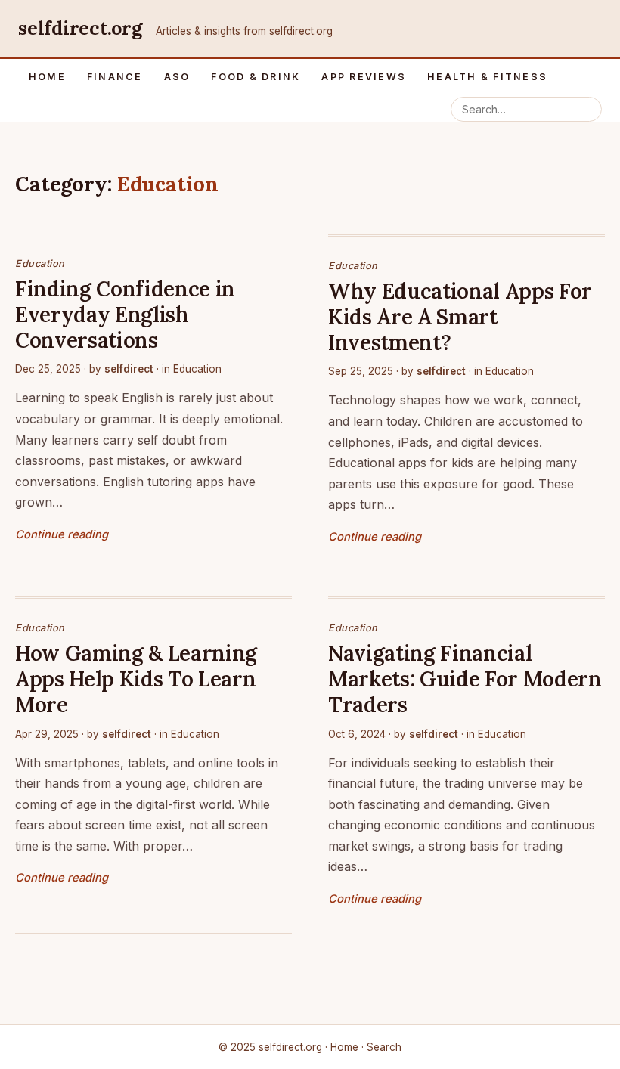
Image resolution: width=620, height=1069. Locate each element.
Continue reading (61, 534)
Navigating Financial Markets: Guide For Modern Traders (465, 679)
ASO (177, 76)
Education (40, 263)
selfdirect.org (80, 28)
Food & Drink (255, 76)
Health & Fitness (487, 76)
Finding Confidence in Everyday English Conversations (125, 314)
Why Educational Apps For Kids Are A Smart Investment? (460, 316)
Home (47, 76)
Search (384, 1047)
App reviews (363, 76)
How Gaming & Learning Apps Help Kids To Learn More (136, 679)
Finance (115, 76)
